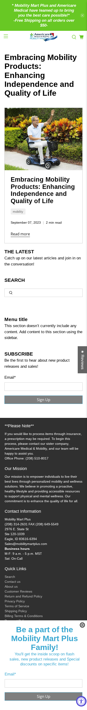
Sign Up (43, 696)
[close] (82, 625)
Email (10, 674)
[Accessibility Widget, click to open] (81, 701)
